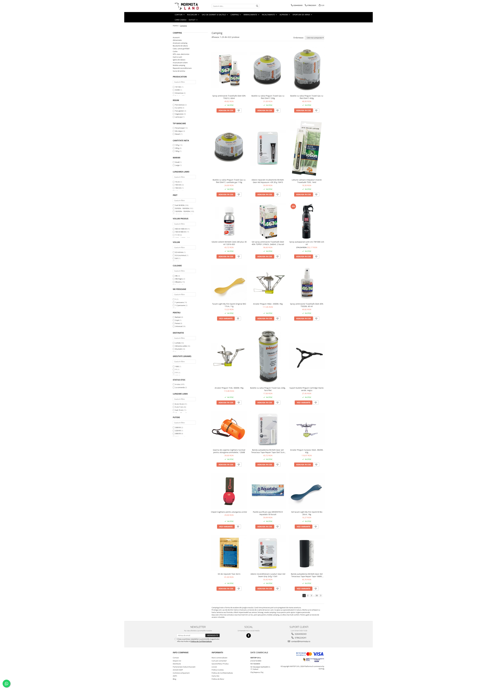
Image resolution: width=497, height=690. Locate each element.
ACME (177, 90)
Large (177, 165)
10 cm (177, 182)
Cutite (175, 51)
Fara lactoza (179, 105)
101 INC (178, 87)
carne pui (178, 117)
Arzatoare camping (180, 43)
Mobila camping (179, 65)
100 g (177, 151)
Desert (177, 134)
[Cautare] (257, 6)
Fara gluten (179, 111)
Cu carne (178, 108)
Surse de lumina (179, 71)
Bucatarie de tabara (180, 46)
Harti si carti (177, 57)
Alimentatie (177, 40)
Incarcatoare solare (180, 62)
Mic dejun (179, 131)
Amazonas (179, 93)
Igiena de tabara (179, 60)
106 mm (178, 188)
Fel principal (179, 128)
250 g (177, 148)
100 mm (178, 185)
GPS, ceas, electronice (181, 54)
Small (177, 162)
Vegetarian (179, 114)
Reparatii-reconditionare (182, 68)
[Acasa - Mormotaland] (186, 6)
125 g (177, 145)
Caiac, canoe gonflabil (181, 48)
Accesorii (176, 37)
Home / (176, 25)
